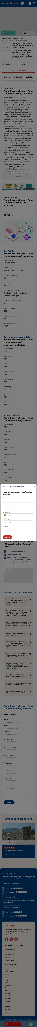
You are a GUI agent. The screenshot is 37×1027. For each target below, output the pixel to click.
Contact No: (6, 512)
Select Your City (7, 519)
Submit (7, 537)
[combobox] (5, 515)
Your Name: (6, 498)
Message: (5, 526)
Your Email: (6, 505)
